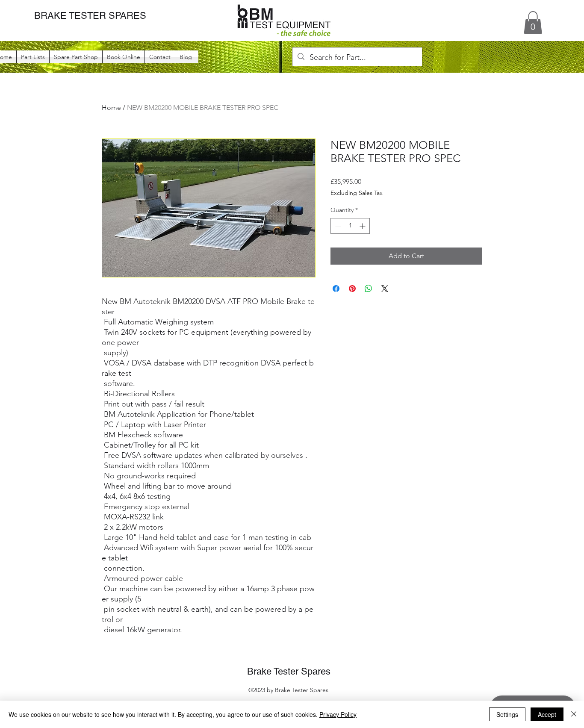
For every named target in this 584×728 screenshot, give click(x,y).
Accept (547, 714)
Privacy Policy (338, 714)
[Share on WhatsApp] (368, 288)
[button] (533, 22)
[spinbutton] (350, 225)
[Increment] (363, 225)
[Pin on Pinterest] (352, 288)
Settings (507, 714)
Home (111, 107)
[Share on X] (385, 288)
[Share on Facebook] (336, 288)
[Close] (574, 714)
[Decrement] (337, 225)
